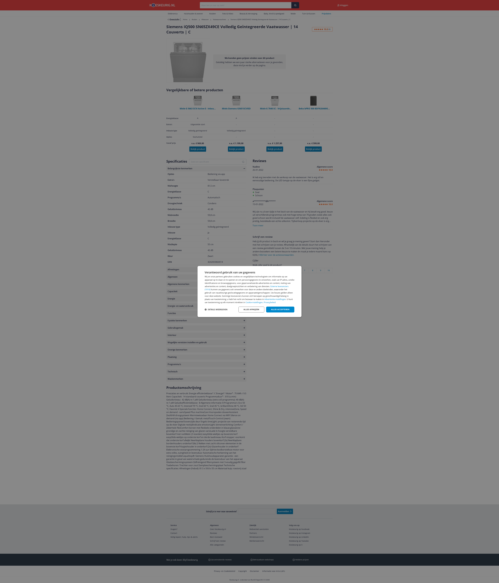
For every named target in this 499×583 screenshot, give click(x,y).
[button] (216, 309)
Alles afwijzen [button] (251, 309)
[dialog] (249, 291)
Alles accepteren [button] (280, 309)
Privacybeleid (270, 302)
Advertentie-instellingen (275, 299)
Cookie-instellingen (254, 302)
